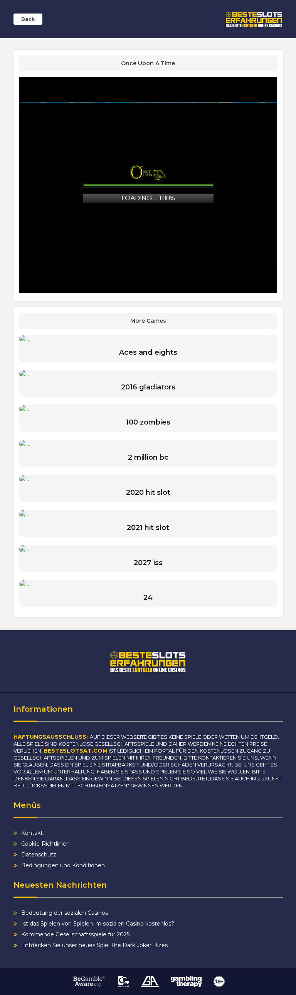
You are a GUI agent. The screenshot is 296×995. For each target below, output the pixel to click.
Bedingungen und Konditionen (63, 865)
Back (28, 19)
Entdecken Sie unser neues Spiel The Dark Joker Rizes (94, 945)
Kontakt (32, 832)
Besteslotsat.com (76, 750)
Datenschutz (38, 854)
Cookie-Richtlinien (45, 843)
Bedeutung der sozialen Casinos (64, 912)
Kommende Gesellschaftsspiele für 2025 (75, 934)
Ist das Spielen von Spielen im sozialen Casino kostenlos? (97, 923)
